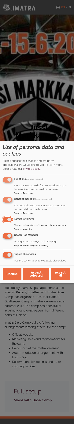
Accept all (60, 274)
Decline (12, 274)
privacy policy (31, 168)
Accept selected (36, 274)
